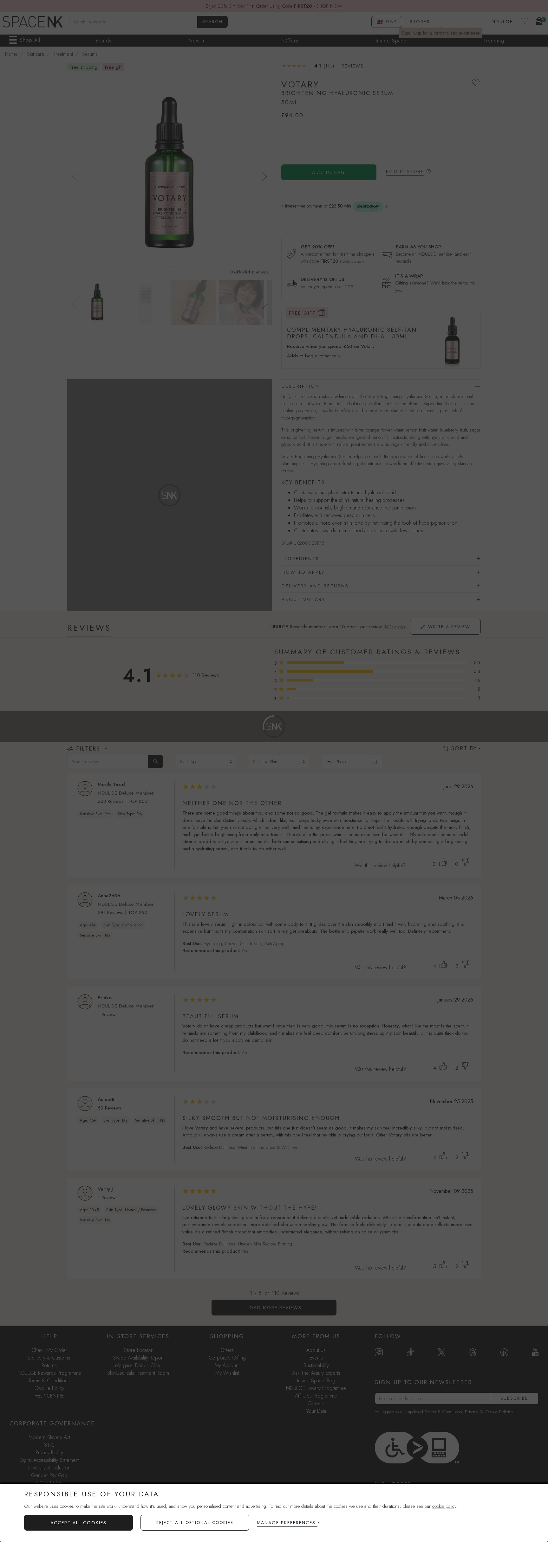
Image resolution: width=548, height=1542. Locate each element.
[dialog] (274, 1512)
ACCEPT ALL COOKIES (78, 1523)
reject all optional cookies (194, 1523)
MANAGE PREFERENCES (286, 1523)
